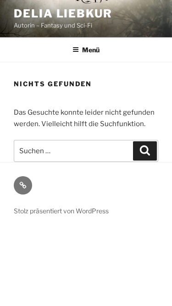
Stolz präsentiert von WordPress (61, 211)
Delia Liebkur (63, 13)
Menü (91, 50)
